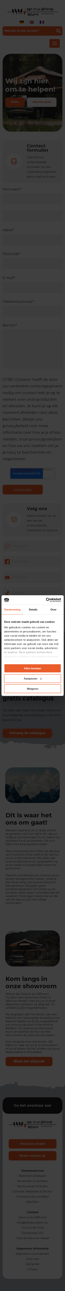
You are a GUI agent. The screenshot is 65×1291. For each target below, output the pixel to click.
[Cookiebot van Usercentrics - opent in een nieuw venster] (46, 600)
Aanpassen (30, 678)
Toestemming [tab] (12, 609)
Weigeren (32, 688)
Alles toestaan (32, 668)
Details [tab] (33, 609)
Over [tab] (53, 609)
